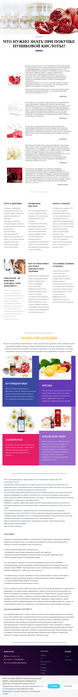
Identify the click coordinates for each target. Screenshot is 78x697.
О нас (67, 656)
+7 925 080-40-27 (18, 659)
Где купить (69, 660)
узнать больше (62, 184)
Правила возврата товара (44, 670)
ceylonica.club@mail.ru (19, 663)
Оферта (43, 655)
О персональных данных (45, 661)
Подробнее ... (63, 96)
